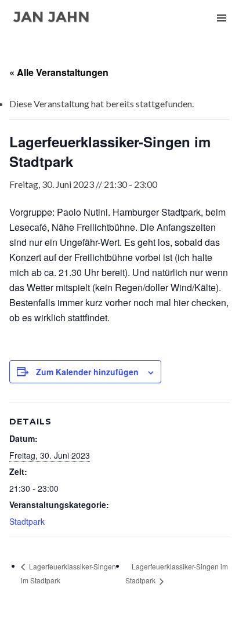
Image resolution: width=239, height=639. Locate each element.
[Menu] (221, 17)
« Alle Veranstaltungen (58, 72)
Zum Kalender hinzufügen (87, 371)
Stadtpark (27, 521)
